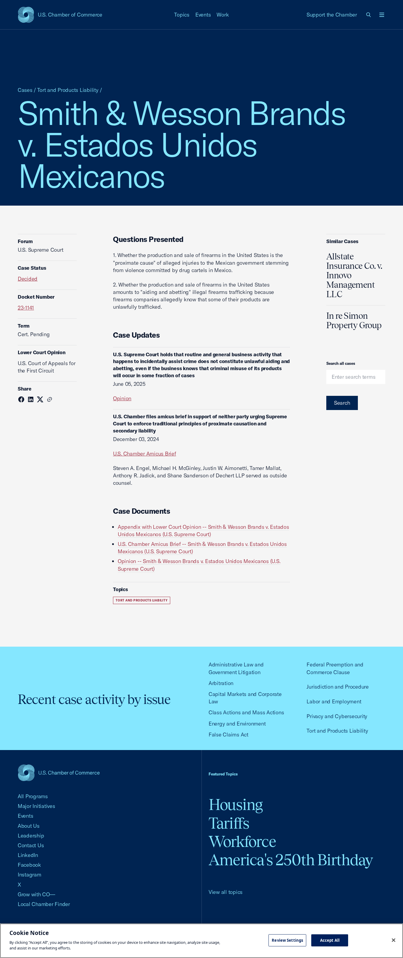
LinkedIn (28, 855)
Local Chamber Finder (44, 904)
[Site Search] (368, 14)
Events (203, 14)
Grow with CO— (36, 894)
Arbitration (221, 683)
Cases (25, 90)
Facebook (29, 864)
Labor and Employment (334, 701)
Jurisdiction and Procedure (337, 686)
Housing (236, 805)
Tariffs (229, 823)
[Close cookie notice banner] (393, 939)
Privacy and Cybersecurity (337, 716)
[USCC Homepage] (59, 772)
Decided (27, 278)
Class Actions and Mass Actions (246, 712)
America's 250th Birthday (291, 860)
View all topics (226, 892)
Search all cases (340, 363)
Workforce (242, 841)
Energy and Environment (237, 723)
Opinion (122, 398)
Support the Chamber (332, 14)
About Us (29, 825)
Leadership (31, 835)
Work (223, 14)
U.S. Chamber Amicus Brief (144, 453)
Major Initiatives (36, 806)
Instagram (29, 874)
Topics (181, 14)
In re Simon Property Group (353, 320)
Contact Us (31, 845)
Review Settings (287, 940)
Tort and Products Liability (68, 90)
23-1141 (26, 307)
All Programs (33, 796)
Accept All (330, 940)
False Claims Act (228, 734)
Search (342, 402)
